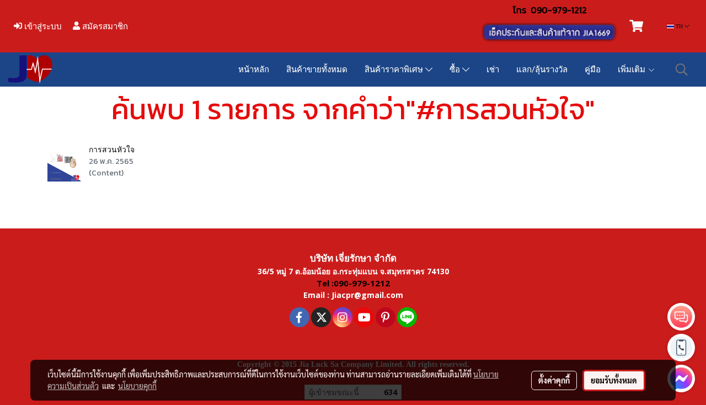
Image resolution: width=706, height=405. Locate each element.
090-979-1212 (559, 10)
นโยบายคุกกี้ (137, 386)
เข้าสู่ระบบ (42, 26)
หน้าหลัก (253, 69)
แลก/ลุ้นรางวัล (542, 69)
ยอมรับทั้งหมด (614, 380)
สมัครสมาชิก (104, 26)
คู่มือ (593, 69)
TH (679, 26)
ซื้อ (456, 69)
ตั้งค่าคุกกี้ (554, 380)
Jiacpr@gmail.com (367, 295)
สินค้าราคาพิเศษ (395, 69)
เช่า (492, 69)
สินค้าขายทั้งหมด (316, 69)
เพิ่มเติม (633, 69)
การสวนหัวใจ (112, 149)
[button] (682, 69)
